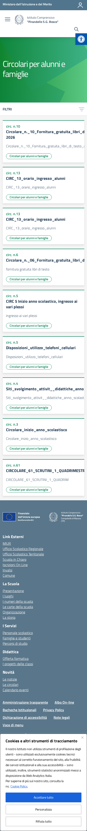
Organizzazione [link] (14, 612)
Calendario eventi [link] (16, 690)
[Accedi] (80, 5)
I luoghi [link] (8, 596)
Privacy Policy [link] (53, 710)
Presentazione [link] (13, 590)
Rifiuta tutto (44, 821)
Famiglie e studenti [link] (17, 638)
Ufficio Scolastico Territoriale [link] (23, 554)
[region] (43, 782)
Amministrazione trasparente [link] (25, 702)
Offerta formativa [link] (16, 658)
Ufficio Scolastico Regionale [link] (23, 548)
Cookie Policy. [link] (19, 786)
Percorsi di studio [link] (15, 643)
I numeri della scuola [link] (18, 601)
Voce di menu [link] (13, 725)
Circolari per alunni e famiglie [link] (29, 156)
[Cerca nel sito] (76, 30)
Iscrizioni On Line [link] (15, 564)
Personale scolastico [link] (18, 632)
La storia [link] (9, 617)
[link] (81, 39)
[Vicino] (82, 737)
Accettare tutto (43, 797)
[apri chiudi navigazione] (7, 19)
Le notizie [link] (10, 679)
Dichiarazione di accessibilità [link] (25, 717)
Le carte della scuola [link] (18, 606)
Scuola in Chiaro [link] (14, 559)
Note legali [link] (62, 717)
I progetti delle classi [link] (18, 664)
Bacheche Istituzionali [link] (19, 710)
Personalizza (43, 809)
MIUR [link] (7, 543)
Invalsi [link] (7, 570)
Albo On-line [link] (64, 702)
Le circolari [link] (10, 684)
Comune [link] (9, 575)
